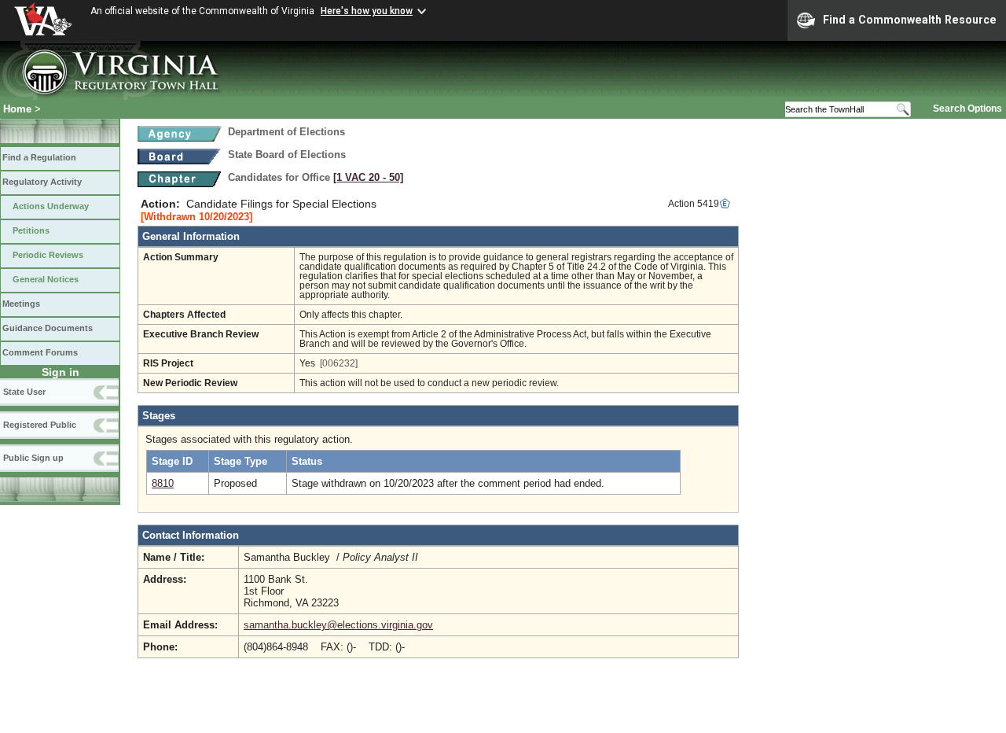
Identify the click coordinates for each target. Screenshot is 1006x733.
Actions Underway (51, 206)
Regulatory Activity (42, 181)
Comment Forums (40, 352)
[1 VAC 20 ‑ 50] (368, 177)
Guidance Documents (47, 328)
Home (17, 109)
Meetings (21, 303)
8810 (163, 483)
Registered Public (39, 424)
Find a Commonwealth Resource (910, 19)
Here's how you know (367, 11)
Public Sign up (33, 457)
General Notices (46, 279)
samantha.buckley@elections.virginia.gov (338, 625)
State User (24, 391)
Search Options (967, 108)
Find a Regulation (39, 157)
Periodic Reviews (48, 255)
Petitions (31, 230)
